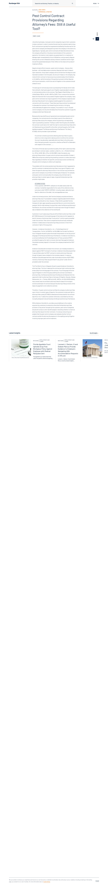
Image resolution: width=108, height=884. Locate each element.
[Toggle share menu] (97, 43)
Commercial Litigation (45, 16)
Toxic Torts (42, 14)
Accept (97, 880)
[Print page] (93, 43)
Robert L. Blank (36, 40)
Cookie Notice (46, 881)
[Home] (14, 3)
